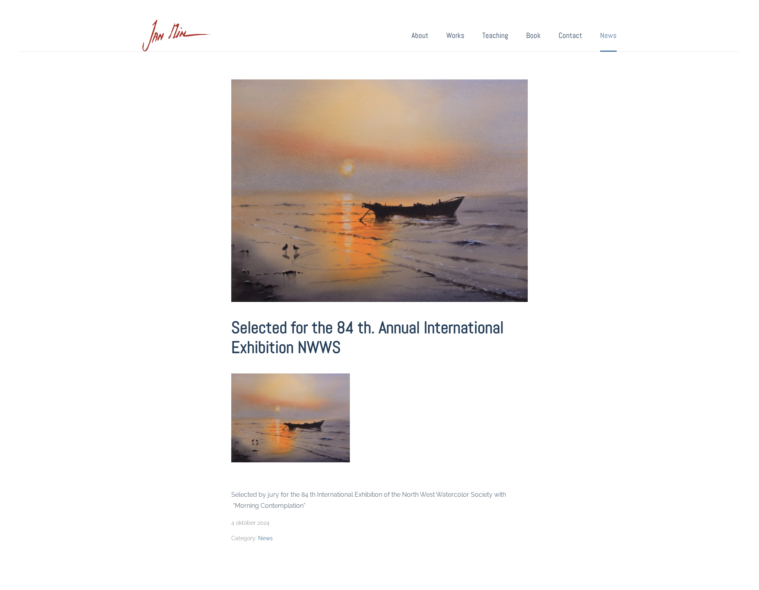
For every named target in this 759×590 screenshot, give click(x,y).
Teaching (495, 35)
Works (455, 35)
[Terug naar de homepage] (176, 35)
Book (533, 35)
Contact (570, 35)
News (608, 35)
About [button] (420, 35)
